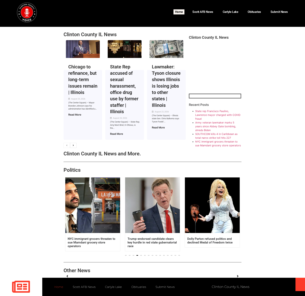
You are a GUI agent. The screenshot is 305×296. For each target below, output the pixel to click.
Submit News (279, 12)
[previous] (67, 145)
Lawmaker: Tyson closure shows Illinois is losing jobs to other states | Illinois (166, 86)
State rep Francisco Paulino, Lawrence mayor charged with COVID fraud (218, 115)
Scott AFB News (202, 12)
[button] (126, 255)
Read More (74, 114)
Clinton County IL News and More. (102, 154)
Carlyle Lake (230, 12)
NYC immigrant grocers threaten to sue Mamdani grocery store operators (91, 242)
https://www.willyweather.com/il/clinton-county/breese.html (213, 77)
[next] (73, 145)
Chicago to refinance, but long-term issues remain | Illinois (82, 79)
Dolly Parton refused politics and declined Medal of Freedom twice (210, 240)
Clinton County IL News (90, 34)
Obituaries (254, 12)
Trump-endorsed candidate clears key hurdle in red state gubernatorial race (152, 242)
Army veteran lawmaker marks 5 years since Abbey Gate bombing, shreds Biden (215, 126)
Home (179, 12)
